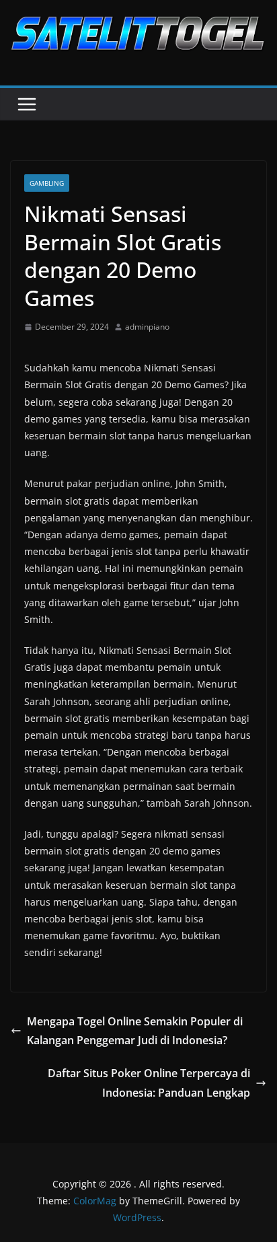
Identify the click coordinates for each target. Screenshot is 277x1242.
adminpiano (147, 326)
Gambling (47, 183)
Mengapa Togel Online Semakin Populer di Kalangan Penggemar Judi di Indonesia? (135, 1031)
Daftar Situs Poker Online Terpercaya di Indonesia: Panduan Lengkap (149, 1083)
